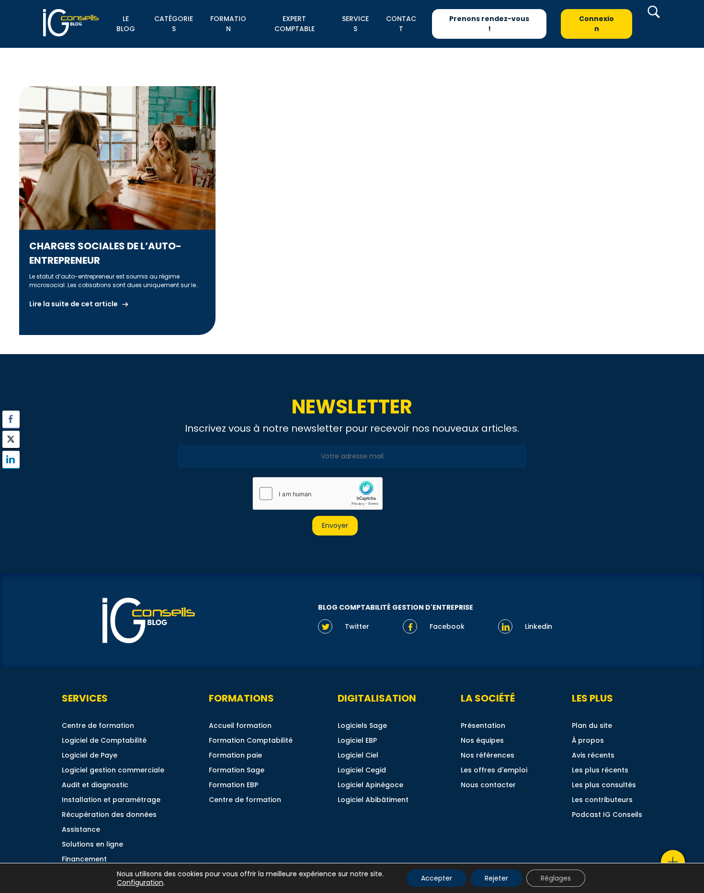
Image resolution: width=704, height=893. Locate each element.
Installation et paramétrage (111, 799)
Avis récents (593, 755)
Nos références (487, 755)
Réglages (556, 878)
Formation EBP (233, 785)
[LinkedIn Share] (11, 459)
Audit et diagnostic (95, 785)
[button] (11, 478)
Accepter (436, 878)
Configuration (140, 882)
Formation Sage (236, 770)
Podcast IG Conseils (607, 814)
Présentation (483, 725)
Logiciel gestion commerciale (113, 770)
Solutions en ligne (92, 844)
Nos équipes (482, 740)
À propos (588, 740)
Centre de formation (98, 725)
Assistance (81, 829)
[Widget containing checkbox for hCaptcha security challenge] (317, 493)
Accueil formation (240, 725)
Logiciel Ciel (358, 755)
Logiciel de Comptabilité (104, 740)
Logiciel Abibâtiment (373, 799)
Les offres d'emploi (494, 770)
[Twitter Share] (11, 439)
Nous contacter (488, 785)
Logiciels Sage (362, 725)
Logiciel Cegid (362, 770)
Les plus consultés (604, 785)
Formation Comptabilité (251, 740)
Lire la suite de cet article (73, 304)
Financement (84, 859)
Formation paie (235, 755)
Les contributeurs (602, 799)
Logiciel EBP (357, 740)
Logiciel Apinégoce (370, 785)
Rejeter (496, 878)
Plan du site (592, 725)
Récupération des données (109, 814)
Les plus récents (600, 770)
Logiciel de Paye (89, 755)
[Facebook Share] (11, 419)
